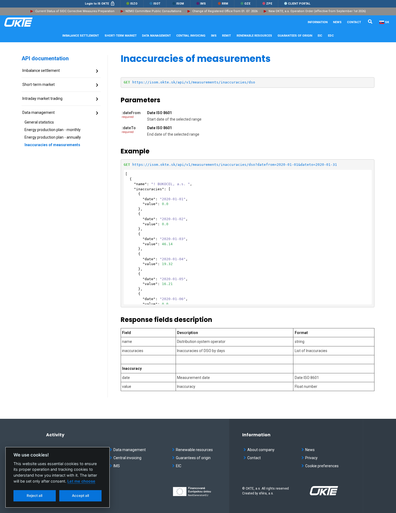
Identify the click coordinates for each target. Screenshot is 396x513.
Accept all (80, 495)
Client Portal (298, 3)
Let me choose (81, 481)
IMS (202, 3)
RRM (224, 3)
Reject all (34, 495)
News (337, 22)
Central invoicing (127, 458)
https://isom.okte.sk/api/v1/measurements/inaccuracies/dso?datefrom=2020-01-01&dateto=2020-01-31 (234, 165)
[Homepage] (31, 22)
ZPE (268, 3)
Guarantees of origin (193, 458)
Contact (354, 22)
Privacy (311, 458)
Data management (129, 450)
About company (261, 450)
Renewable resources (194, 450)
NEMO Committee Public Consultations (153, 11)
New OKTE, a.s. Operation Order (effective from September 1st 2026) (317, 11)
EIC (320, 35)
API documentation (45, 58)
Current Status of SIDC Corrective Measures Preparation (74, 11)
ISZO (133, 3)
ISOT (156, 3)
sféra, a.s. (266, 493)
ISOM (179, 3)
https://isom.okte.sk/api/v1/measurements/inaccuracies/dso (193, 82)
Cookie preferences (322, 466)
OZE (247, 3)
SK (387, 22)
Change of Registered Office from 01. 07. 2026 (225, 11)
